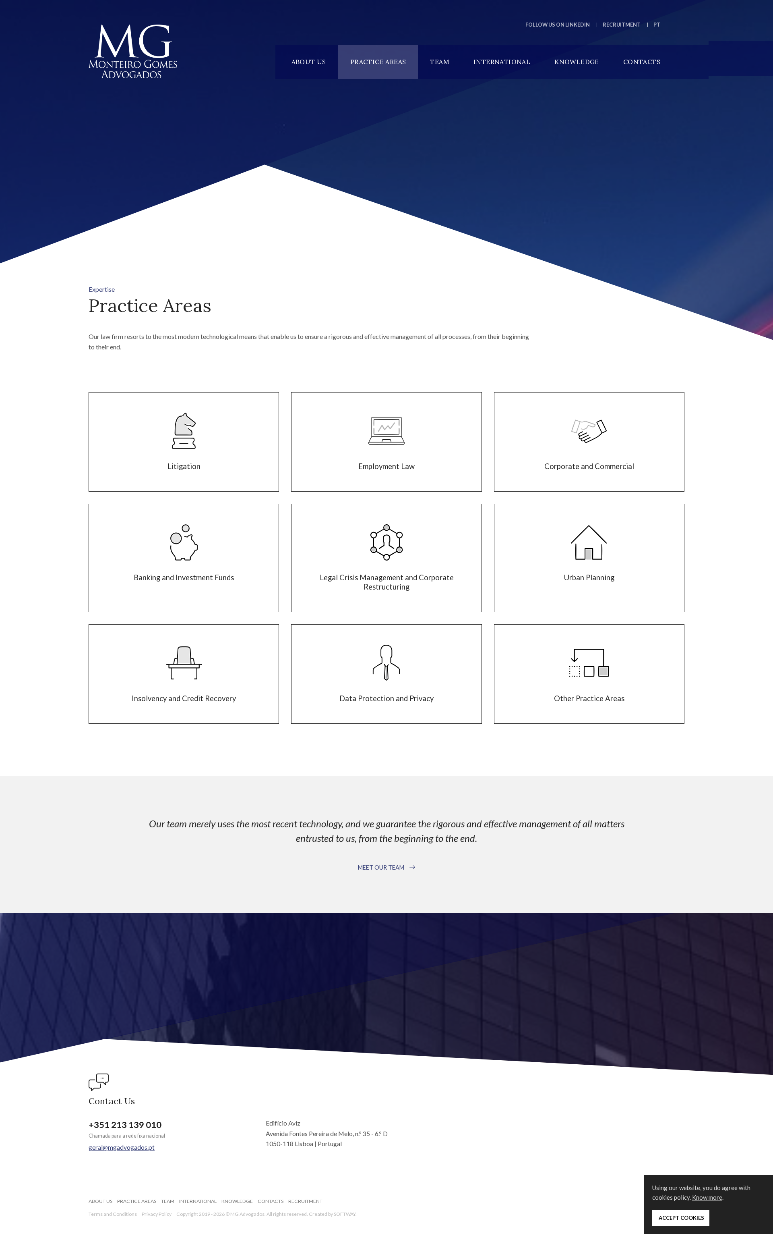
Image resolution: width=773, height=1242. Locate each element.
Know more (707, 1197)
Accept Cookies (680, 1218)
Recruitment (622, 24)
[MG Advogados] (133, 51)
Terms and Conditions (113, 1214)
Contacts (641, 62)
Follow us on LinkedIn (557, 24)
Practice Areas (378, 62)
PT (656, 24)
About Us (308, 62)
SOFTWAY (344, 1214)
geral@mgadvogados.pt (122, 1147)
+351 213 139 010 (125, 1124)
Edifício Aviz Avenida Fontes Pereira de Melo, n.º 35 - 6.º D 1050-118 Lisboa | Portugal (327, 1133)
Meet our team (381, 867)
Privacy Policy (157, 1214)
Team (439, 62)
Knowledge (576, 62)
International (501, 62)
